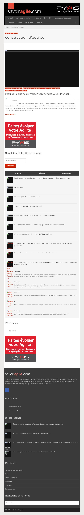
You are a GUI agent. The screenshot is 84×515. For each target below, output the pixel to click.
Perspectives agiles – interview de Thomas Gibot (33, 234)
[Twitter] (77, 509)
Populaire (17, 173)
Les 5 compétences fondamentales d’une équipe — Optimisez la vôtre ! (42, 178)
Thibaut (17, 271)
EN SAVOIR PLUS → (10, 114)
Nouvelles (8, 485)
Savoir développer (11, 477)
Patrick (17, 311)
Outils (7, 474)
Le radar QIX (19, 187)
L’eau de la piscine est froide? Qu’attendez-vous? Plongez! (37, 94)
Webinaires (8, 481)
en (75, 22)
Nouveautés (27, 88)
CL (15, 301)
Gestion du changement (14, 88)
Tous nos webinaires (15, 411)
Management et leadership (14, 470)
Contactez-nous (10, 489)
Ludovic (17, 282)
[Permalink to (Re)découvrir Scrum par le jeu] (10, 303)
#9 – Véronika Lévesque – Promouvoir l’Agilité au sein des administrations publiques (46, 443)
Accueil (7, 27)
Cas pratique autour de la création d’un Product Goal (35, 253)
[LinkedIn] (73, 509)
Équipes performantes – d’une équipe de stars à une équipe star (39, 225)
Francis (17, 292)
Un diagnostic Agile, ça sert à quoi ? (28, 206)
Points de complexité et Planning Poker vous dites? (34, 215)
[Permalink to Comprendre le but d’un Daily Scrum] (10, 294)
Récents (42, 173)
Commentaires (66, 173)
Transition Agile (54, 88)
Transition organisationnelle (16, 90)
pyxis (13, 100)
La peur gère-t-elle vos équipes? (27, 197)
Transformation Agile (39, 88)
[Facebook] (7, 390)
